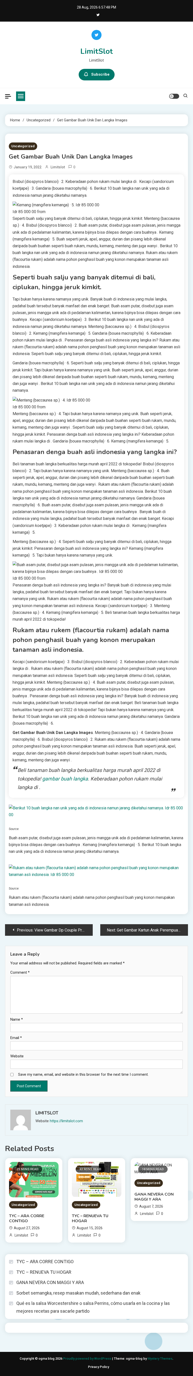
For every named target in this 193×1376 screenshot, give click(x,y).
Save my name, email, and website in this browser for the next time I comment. (83, 1074)
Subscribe (100, 74)
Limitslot (58, 167)
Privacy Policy (98, 1367)
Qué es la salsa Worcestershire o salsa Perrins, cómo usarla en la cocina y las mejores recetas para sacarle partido (93, 1307)
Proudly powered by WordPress (87, 1358)
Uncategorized (23, 146)
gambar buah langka (65, 779)
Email (16, 1038)
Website (17, 1056)
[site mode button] (174, 96)
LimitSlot (96, 51)
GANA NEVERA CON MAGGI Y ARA (154, 1197)
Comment (20, 972)
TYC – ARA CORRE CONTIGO (26, 1218)
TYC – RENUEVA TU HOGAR (90, 1218)
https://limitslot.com (66, 1121)
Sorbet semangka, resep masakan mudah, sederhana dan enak (78, 1293)
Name (16, 1019)
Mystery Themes (160, 1358)
